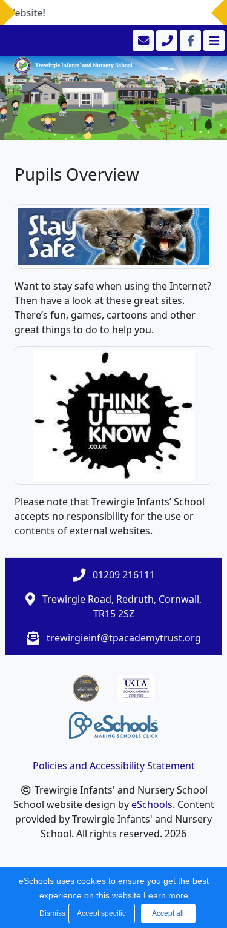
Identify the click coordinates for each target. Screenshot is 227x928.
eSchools (152, 804)
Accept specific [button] (101, 913)
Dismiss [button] (50, 913)
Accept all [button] (168, 913)
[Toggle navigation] (213, 40)
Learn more (165, 895)
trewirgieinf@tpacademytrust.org (124, 638)
